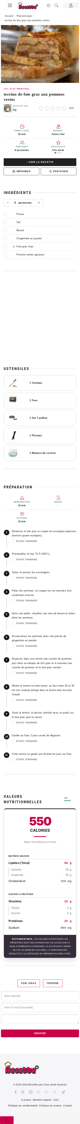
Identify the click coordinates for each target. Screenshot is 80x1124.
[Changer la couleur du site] (48, 5)
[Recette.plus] (30, 7)
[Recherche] (56, 5)
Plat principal (24, 16)
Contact (67, 1105)
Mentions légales (42, 1100)
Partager (60, 171)
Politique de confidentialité (23, 1105)
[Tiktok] (63, 1092)
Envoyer (40, 1033)
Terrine (53, 983)
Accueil (9, 16)
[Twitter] (23, 1092)
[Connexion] (71, 5)
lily (15, 109)
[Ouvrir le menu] (10, 5)
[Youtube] (55, 1092)
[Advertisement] (40, 318)
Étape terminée (26, 541)
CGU (56, 1100)
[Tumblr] (47, 1092)
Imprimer (23, 171)
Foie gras (29, 983)
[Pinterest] (39, 1092)
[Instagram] (31, 1092)
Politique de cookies (50, 1105)
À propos (26, 1100)
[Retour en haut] (7, 1120)
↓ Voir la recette (40, 162)
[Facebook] (15, 1092)
